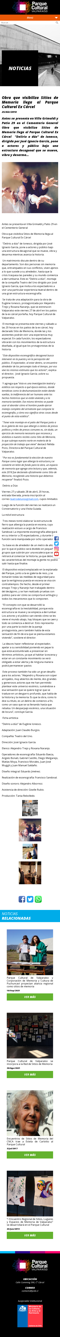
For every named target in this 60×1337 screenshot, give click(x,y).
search (57, 22)
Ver (30, 997)
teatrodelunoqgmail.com (24, 499)
